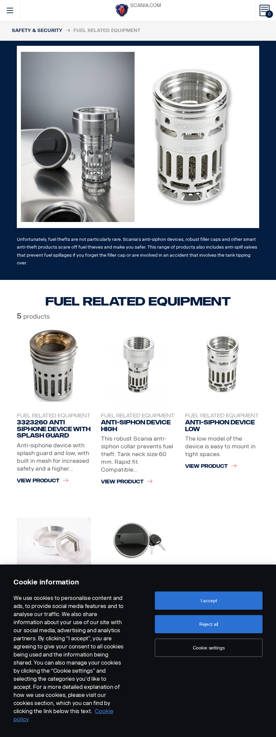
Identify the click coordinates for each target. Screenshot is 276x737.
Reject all (208, 624)
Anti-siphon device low (220, 425)
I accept (209, 600)
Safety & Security (37, 30)
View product (38, 481)
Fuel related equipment (54, 416)
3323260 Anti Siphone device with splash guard (54, 429)
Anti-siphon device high (136, 425)
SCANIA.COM (145, 5)
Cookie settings (209, 647)
